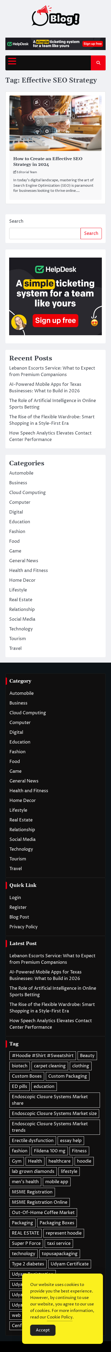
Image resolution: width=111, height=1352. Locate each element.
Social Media (22, 619)
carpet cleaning (50, 1066)
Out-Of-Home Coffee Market (43, 1213)
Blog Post (19, 917)
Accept (43, 1330)
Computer (19, 502)
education (44, 1087)
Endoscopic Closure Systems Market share (50, 1100)
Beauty (87, 1056)
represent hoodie (64, 1233)
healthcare (59, 1161)
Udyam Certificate (70, 1264)
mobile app (56, 1182)
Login (15, 898)
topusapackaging (60, 1254)
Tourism (17, 639)
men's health (25, 1182)
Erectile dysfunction (33, 1141)
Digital (16, 512)
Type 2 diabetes (28, 1264)
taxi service (59, 1243)
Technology (21, 629)
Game (15, 551)
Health (35, 1161)
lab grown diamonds (33, 1172)
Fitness (79, 1151)
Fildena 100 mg (49, 1151)
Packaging (22, 1223)
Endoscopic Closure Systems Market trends (50, 1127)
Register (18, 907)
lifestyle (69, 1172)
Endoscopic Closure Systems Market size (54, 1114)
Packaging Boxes (57, 1223)
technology (23, 1254)
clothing (80, 1066)
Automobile (21, 473)
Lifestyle (18, 590)
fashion (19, 1151)
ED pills (19, 1087)
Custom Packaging (67, 1076)
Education (19, 522)
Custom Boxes (27, 1076)
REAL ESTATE (25, 1233)
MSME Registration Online (39, 1202)
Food (14, 541)
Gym (17, 1161)
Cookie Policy (59, 1317)
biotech (19, 1066)
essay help (71, 1141)
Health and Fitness (28, 571)
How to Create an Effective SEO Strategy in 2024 (47, 161)
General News (23, 561)
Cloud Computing (27, 493)
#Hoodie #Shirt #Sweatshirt (43, 1056)
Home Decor (22, 580)
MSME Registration (32, 1192)
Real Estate (20, 600)
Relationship (22, 610)
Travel (15, 649)
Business (18, 483)
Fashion (17, 532)
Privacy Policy (23, 927)
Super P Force (26, 1243)
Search (16, 221)
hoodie (84, 1161)
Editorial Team (27, 172)
